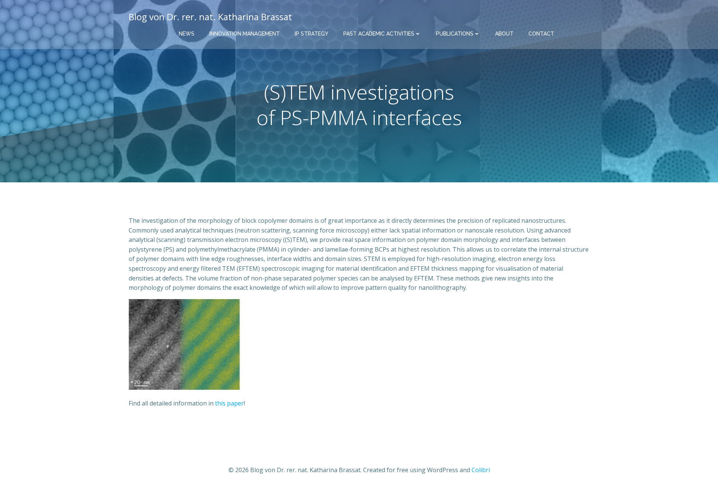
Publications (454, 34)
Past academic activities (378, 34)
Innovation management (244, 34)
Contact (541, 34)
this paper (229, 403)
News (186, 34)
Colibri (481, 470)
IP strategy (311, 34)
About (504, 34)
